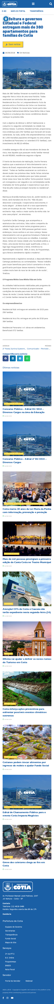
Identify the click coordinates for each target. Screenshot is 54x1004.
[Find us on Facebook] (3, 997)
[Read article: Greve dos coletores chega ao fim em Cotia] (27, 842)
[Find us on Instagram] (7, 997)
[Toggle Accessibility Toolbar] (6, 19)
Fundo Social (10, 757)
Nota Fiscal (10, 969)
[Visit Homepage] (9, 4)
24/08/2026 (8, 416)
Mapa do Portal (18, 11)
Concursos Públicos (14, 404)
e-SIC (4, 11)
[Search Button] (50, 4)
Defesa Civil (10, 704)
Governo (8, 604)
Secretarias (10, 931)
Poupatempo (10, 961)
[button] (6, 358)
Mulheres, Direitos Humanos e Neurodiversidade (26, 504)
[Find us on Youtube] (12, 997)
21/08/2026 (8, 616)
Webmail (29, 981)
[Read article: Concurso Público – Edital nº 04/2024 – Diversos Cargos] (27, 438)
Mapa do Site (10, 942)
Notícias (26, 53)
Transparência (36, 11)
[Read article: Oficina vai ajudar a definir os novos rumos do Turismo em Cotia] (27, 638)
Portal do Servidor (12, 981)
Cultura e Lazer (12, 554)
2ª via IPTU (9, 954)
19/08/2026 (8, 869)
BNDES (8, 965)
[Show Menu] (33, 4)
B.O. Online (9, 958)
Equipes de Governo (13, 927)
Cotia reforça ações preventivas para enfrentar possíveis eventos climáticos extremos (25, 712)
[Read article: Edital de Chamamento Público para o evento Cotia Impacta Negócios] (27, 792)
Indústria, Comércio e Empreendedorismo (23, 807)
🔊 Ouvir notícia (13, 44)
